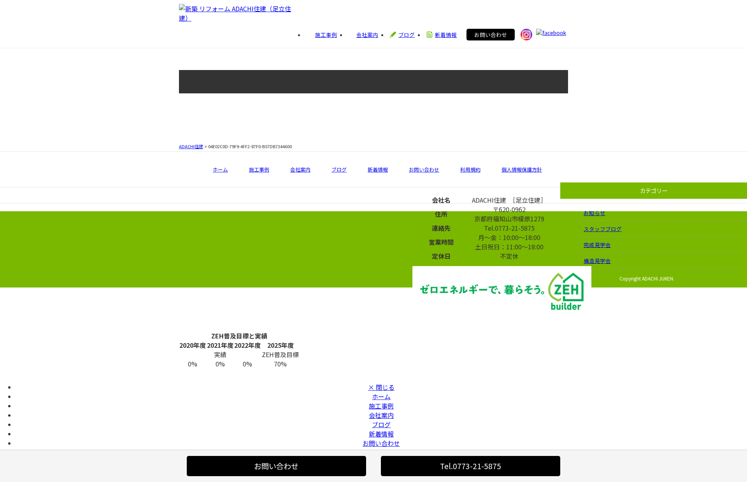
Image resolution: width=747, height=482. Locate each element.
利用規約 (470, 169)
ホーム (220, 169)
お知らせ (594, 213)
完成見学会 (597, 245)
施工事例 (259, 169)
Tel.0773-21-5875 (470, 466)
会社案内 (300, 169)
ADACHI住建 (191, 146)
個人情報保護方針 (522, 169)
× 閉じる (381, 387)
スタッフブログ (603, 229)
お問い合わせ (490, 35)
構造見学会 (597, 261)
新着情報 (378, 169)
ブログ (339, 169)
